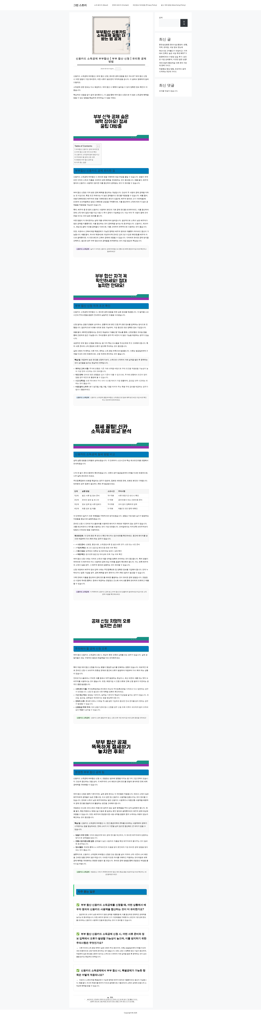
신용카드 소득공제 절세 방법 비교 (87, 155)
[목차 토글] (97, 146)
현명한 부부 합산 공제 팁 (84, 160)
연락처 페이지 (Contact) (120, 5)
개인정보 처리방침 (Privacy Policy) (145, 5)
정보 (111, 997)
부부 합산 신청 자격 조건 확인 (86, 152)
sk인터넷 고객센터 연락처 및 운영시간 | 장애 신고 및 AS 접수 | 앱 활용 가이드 (112, 999)
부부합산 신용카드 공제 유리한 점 (87, 149)
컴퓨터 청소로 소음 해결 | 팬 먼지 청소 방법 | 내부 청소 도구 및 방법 (112, 1001)
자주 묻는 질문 (81, 162)
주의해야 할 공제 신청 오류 (85, 157)
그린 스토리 (80, 5)
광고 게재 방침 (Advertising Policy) (173, 5)
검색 (161, 18)
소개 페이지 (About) (101, 5)
